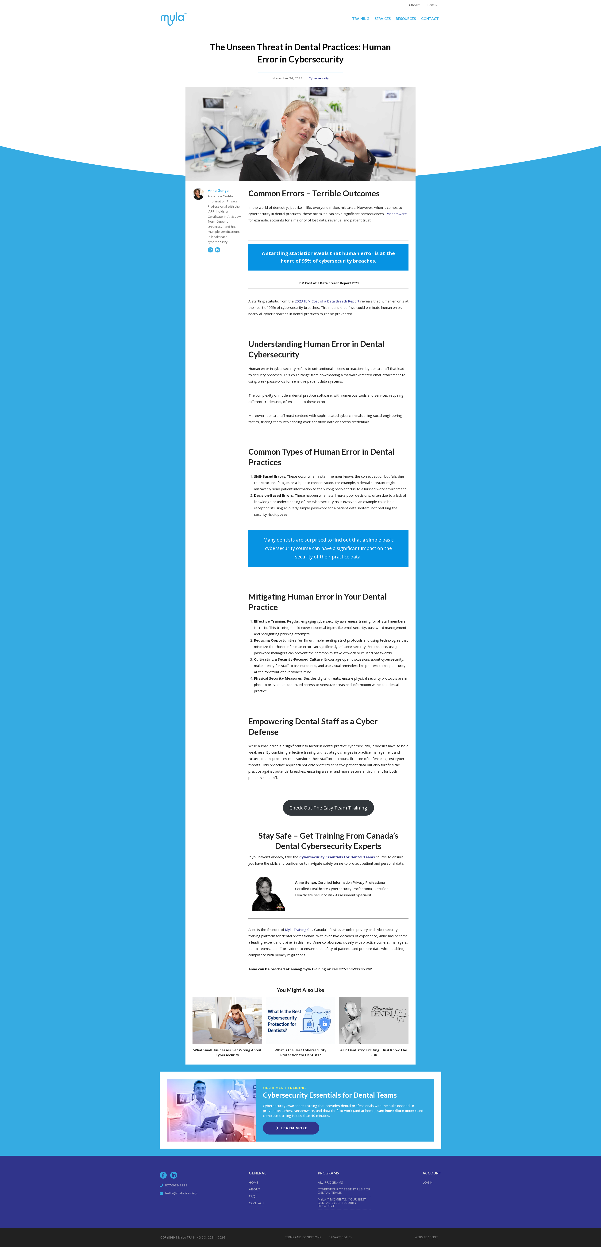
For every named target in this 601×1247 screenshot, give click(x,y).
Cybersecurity (319, 78)
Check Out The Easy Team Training (328, 808)
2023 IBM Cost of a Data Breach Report (327, 301)
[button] (360, 19)
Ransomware (396, 213)
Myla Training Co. (298, 929)
